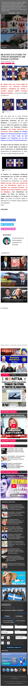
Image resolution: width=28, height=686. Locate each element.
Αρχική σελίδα (13, 345)
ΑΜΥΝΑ (2, 63)
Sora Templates (12, 681)
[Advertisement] (14, 30)
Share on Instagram (9, 229)
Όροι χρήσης (18, 681)
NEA (13, 63)
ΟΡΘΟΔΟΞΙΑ (8, 63)
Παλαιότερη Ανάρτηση (22, 345)
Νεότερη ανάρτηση (5, 345)
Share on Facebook (9, 220)
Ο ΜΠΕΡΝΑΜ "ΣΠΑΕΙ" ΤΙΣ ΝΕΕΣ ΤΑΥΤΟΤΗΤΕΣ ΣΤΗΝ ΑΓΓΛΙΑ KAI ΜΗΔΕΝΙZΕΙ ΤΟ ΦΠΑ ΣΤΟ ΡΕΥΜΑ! (16, 450)
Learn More (12, 13)
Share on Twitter (8, 224)
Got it (18, 13)
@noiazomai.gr (6, 604)
